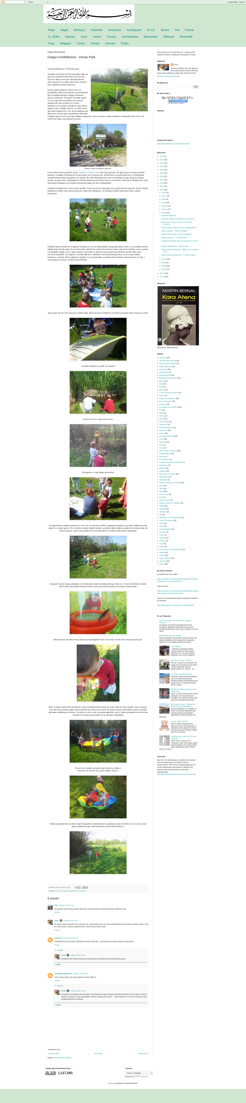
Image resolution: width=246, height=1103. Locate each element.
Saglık (64, 29)
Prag (51, 43)
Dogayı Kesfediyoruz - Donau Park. (175, 246)
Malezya (168, 36)
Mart (164, 263)
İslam (161, 439)
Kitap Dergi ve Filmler (167, 451)
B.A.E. (151, 29)
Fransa (189, 29)
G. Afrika (53, 36)
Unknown (58, 938)
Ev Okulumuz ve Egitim (168, 407)
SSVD (161, 526)
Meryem (162, 471)
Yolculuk (162, 561)
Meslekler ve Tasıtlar (167, 474)
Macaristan (151, 36)
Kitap (51, 29)
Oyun (161, 491)
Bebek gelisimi (165, 375)
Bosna (165, 29)
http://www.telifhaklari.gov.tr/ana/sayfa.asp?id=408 (176, 774)
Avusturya (114, 29)
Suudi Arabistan (165, 529)
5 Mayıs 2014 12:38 (77, 955)
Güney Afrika (164, 422)
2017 (162, 180)
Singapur (65, 43)
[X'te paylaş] (81, 887)
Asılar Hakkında (165, 367)
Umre (161, 544)
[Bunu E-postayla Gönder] (76, 887)
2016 (162, 183)
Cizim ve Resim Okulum (168, 393)
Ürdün (125, 43)
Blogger (111, 1083)
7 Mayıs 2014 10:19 (77, 991)
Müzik (161, 486)
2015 (162, 186)
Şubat (164, 266)
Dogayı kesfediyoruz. (70, 891)
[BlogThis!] (78, 887)
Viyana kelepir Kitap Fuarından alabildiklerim (178, 228)
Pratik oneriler (164, 500)
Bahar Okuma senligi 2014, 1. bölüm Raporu (178, 255)
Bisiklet (162, 381)
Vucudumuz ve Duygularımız (170, 550)
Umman (110, 43)
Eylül (164, 203)
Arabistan (96, 29)
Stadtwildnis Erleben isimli (89, 172)
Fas (177, 29)
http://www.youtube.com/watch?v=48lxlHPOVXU (175, 605)
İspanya (70, 36)
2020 (162, 170)
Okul (161, 489)
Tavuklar (162, 532)
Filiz (56, 905)
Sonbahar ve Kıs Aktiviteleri (169, 518)
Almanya (79, 29)
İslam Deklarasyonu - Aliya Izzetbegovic (176, 234)
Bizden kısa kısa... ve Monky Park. (174, 238)
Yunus (161, 564)
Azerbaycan (134, 29)
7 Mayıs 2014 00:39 (80, 974)
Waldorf (162, 552)
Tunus (81, 43)
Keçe (161, 448)
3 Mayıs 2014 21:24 (66, 905)
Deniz (56, 921)
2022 (162, 163)
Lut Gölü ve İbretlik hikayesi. (182, 674)
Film (161, 413)
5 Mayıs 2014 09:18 (70, 938)
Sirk (160, 515)
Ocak (164, 269)
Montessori (163, 477)
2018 (162, 176)
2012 (162, 277)
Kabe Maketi (176, 647)
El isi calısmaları (165, 401)
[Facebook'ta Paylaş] (84, 887)
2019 (162, 173)
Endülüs (162, 404)
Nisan (164, 259)
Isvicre (161, 433)
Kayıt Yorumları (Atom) (62, 1058)
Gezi (161, 419)
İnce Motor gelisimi (166, 436)
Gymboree (163, 425)
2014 (162, 190)
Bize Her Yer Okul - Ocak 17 (181, 660)
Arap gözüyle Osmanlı (167, 364)
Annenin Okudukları (167, 361)
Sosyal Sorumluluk (166, 520)
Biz (160, 384)
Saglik (161, 506)
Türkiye (95, 43)
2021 (162, 166)
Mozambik (186, 36)
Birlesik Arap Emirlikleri (168, 378)
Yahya (161, 555)
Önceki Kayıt (143, 1054)
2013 (162, 273)
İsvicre (97, 36)
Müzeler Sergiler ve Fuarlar (169, 483)
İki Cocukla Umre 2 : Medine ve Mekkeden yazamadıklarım (183, 705)
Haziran (165, 209)
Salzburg (162, 509)
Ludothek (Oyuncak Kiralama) (170, 462)
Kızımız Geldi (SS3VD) (179, 721)
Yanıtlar (60, 950)
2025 (162, 156)
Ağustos (165, 206)
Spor (161, 523)
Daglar (162, 395)
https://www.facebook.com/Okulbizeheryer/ (173, 144)
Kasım (164, 196)
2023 (162, 160)
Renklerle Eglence (168, 216)
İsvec (84, 36)
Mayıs (164, 213)
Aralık (164, 193)
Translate (144, 1077)
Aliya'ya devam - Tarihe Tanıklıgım (174, 231)
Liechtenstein (129, 36)
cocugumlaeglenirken (63, 974)
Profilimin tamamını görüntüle (168, 76)
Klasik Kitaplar (164, 454)
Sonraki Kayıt (53, 1054)
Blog (161, 387)
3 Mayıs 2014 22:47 (70, 921)
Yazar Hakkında (165, 558)
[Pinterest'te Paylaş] (87, 887)
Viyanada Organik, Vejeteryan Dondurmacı (177, 219)
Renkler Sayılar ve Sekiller (169, 503)
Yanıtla (57, 912)
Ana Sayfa (98, 1054)
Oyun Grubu (164, 494)
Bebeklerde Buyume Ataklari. (170, 636)
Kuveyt (111, 36)
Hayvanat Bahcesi (166, 428)
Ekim (164, 199)
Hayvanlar (82, 891)
